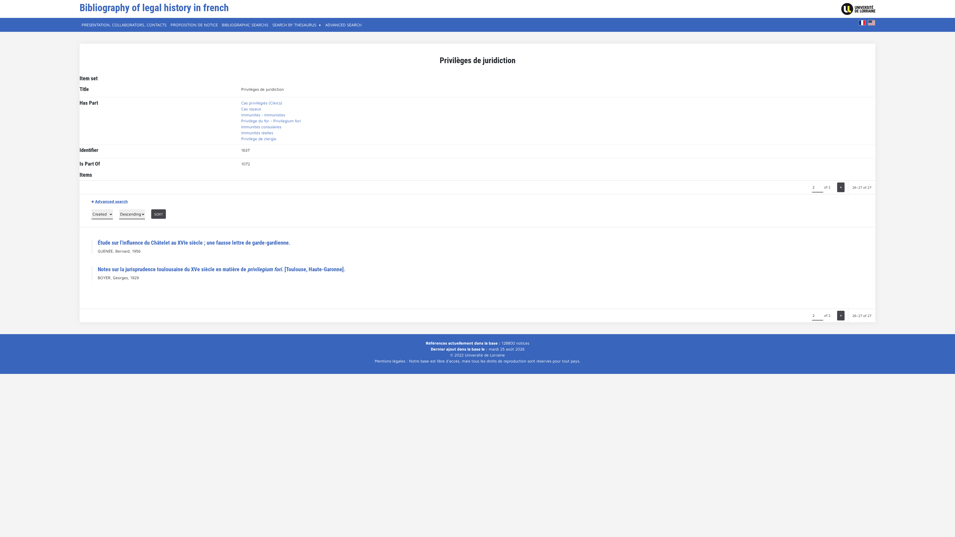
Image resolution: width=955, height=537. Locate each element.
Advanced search (343, 25)
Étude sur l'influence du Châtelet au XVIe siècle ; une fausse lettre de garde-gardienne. (194, 242)
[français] (862, 22)
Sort (158, 214)
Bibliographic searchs (245, 25)
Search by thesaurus (294, 25)
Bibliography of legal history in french (154, 8)
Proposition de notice (194, 25)
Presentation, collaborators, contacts (124, 25)
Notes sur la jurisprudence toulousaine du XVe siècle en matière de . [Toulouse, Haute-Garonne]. (221, 269)
